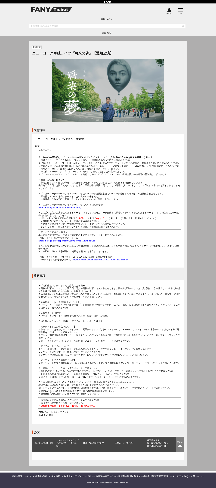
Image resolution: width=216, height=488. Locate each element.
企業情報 (55, 476)
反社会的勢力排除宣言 (147, 476)
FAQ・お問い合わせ (194, 476)
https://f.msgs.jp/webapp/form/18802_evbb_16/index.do (101, 259)
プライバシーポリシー (84, 476)
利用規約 (68, 476)
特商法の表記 (102, 476)
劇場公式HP (41, 476)
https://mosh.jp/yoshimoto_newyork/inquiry (59, 207)
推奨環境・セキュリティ (171, 476)
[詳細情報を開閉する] (180, 444)
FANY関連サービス (21, 476)
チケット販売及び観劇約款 (123, 476)
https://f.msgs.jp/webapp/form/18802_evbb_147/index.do (66, 240)
